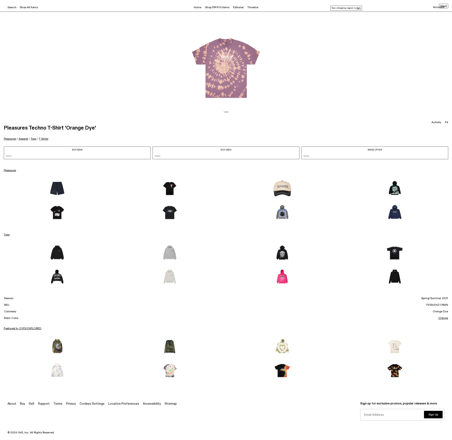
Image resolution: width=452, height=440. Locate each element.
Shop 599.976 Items (217, 7)
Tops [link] (7, 234)
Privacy (71, 403)
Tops (33, 139)
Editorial (238, 7)
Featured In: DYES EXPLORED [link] (22, 328)
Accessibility (152, 403)
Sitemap (171, 403)
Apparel (23, 139)
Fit (446, 122)
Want (443, 6)
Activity (436, 122)
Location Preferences (123, 403)
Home (197, 7)
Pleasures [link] (10, 170)
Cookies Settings (92, 403)
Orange (443, 318)
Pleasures (10, 139)
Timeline (252, 7)
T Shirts (43, 139)
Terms (57, 403)
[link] (57, 188)
